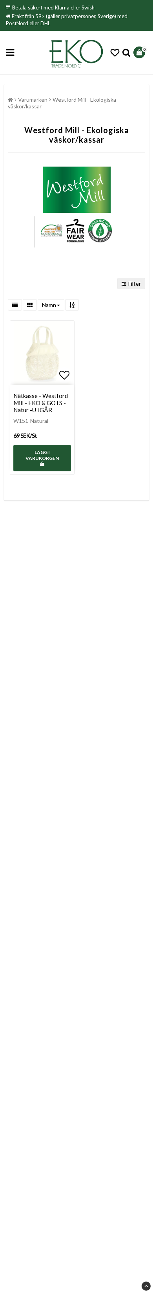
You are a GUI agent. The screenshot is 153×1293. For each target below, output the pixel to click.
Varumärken (32, 99)
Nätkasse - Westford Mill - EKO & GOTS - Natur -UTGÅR (40, 402)
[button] (115, 52)
